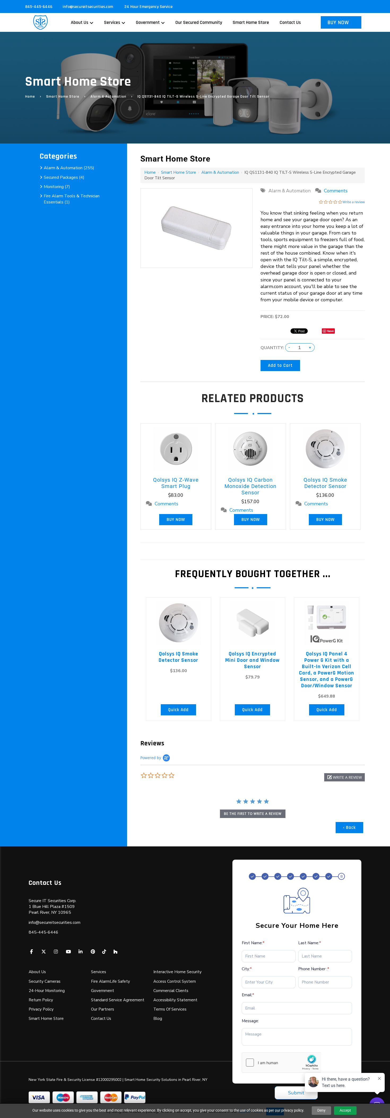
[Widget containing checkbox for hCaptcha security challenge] (281, 1062)
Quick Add (178, 710)
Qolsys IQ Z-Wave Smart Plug (176, 483)
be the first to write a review (252, 813)
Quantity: (272, 348)
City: (247, 969)
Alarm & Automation (108, 96)
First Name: (253, 943)
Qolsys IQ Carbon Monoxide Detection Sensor (250, 486)
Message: (250, 1021)
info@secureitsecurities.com (88, 7)
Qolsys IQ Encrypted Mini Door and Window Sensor (252, 660)
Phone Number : (313, 969)
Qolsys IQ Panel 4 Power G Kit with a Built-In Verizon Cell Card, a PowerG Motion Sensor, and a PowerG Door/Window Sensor (326, 669)
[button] (344, 777)
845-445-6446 (38, 7)
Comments (336, 191)
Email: (248, 995)
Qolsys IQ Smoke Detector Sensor (325, 483)
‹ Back (349, 827)
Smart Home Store (62, 96)
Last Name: (309, 943)
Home (30, 96)
